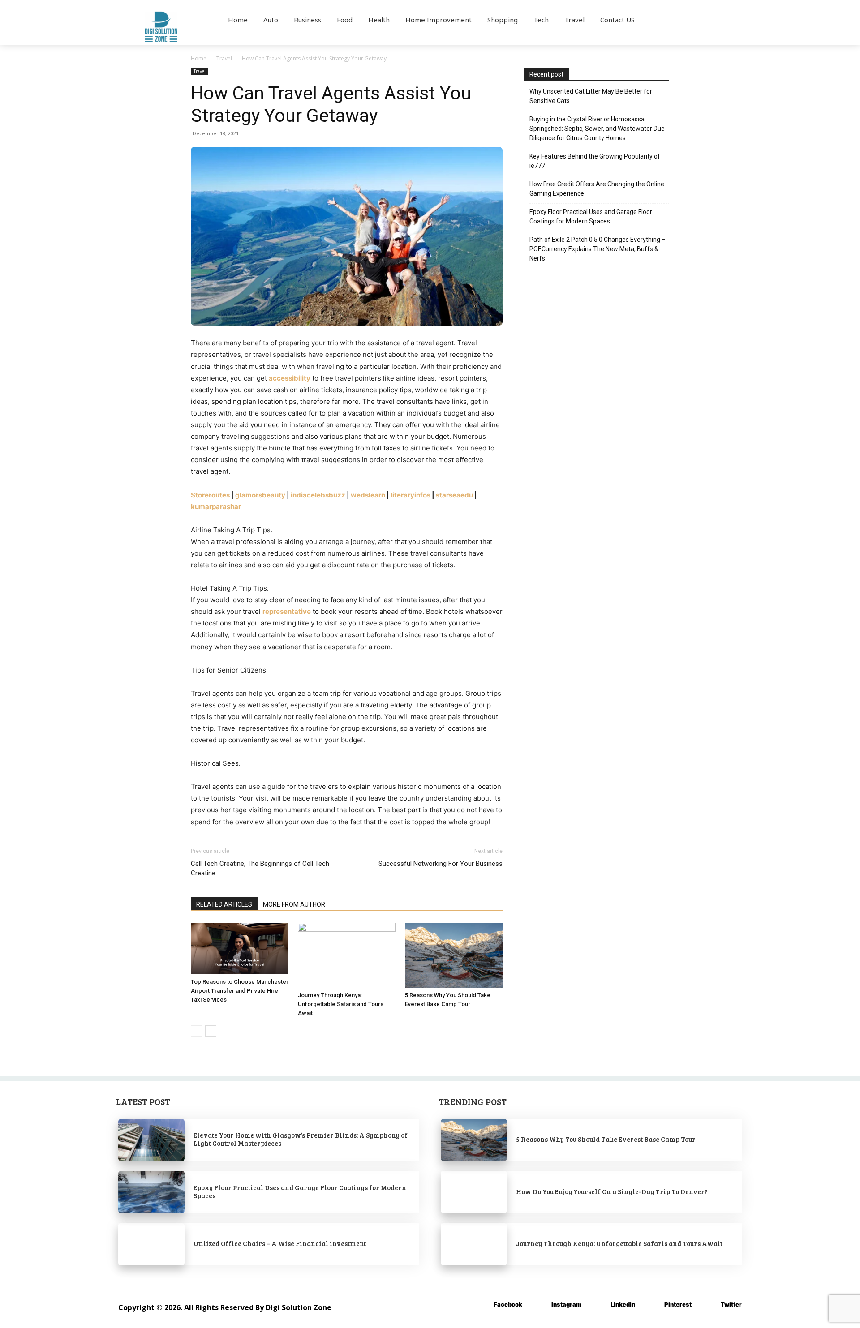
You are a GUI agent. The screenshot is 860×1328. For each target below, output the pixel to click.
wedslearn (368, 495)
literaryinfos (410, 495)
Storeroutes (210, 495)
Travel (224, 58)
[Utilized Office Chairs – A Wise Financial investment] (151, 1244)
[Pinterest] (651, 1304)
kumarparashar (216, 506)
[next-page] (210, 1031)
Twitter (731, 1304)
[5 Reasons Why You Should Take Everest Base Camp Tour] (454, 955)
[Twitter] (707, 1304)
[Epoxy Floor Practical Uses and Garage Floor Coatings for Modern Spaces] (151, 1192)
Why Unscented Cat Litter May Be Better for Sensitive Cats (590, 96)
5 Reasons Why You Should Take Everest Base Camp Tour (606, 1139)
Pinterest (678, 1304)
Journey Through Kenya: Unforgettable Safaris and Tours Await (340, 1004)
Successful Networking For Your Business (440, 864)
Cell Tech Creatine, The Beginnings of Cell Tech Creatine (260, 868)
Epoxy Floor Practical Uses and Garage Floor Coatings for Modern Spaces (590, 216)
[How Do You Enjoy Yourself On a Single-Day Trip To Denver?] (474, 1192)
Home (198, 58)
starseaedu (454, 495)
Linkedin (623, 1304)
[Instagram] (538, 1304)
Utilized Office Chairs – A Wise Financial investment (280, 1243)
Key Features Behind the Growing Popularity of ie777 (594, 161)
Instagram (566, 1304)
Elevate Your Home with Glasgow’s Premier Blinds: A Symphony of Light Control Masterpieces (301, 1139)
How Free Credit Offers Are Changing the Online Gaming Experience (596, 188)
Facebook (508, 1304)
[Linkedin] (597, 1304)
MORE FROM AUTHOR (294, 904)
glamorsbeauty (260, 495)
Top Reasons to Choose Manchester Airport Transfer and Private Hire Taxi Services (239, 990)
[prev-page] (196, 1031)
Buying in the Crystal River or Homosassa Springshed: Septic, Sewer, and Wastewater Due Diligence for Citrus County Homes (597, 128)
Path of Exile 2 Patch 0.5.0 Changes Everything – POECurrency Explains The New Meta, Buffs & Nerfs (597, 249)
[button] (693, 19)
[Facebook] (480, 1304)
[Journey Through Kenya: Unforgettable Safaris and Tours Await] (347, 955)
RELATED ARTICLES (224, 904)
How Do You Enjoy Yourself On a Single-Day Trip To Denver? (612, 1191)
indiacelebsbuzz (318, 495)
